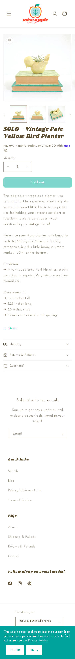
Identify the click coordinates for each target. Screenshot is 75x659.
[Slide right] (70, 115)
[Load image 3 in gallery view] (56, 114)
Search (13, 471)
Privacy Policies (38, 640)
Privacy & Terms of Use (25, 490)
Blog (11, 480)
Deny (34, 650)
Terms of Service (20, 500)
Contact (14, 556)
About (12, 527)
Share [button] (12, 328)
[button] (9, 13)
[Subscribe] (62, 434)
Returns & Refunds (21, 546)
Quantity (9, 157)
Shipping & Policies (22, 536)
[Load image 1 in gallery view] (18, 114)
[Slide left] (4, 115)
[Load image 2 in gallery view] (37, 114)
